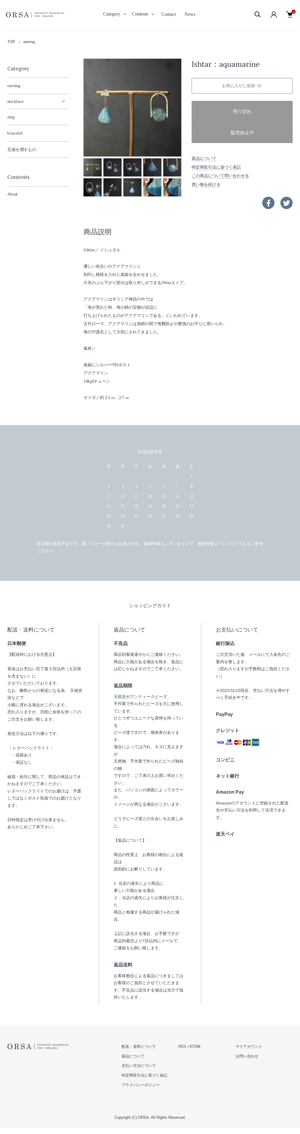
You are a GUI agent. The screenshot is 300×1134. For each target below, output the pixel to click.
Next (172, 107)
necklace (15, 101)
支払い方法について (139, 1065)
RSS (182, 1046)
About (12, 194)
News (190, 14)
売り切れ (242, 111)
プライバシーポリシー (141, 1085)
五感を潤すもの (21, 149)
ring (11, 117)
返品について (204, 158)
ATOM (195, 1046)
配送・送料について (139, 1046)
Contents (140, 13)
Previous (92, 107)
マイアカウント (249, 1046)
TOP (11, 42)
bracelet (15, 133)
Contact (168, 14)
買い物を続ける (206, 184)
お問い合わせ (247, 1056)
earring (29, 42)
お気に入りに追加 (238, 86)
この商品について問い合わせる (220, 175)
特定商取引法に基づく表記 (216, 167)
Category (111, 13)
